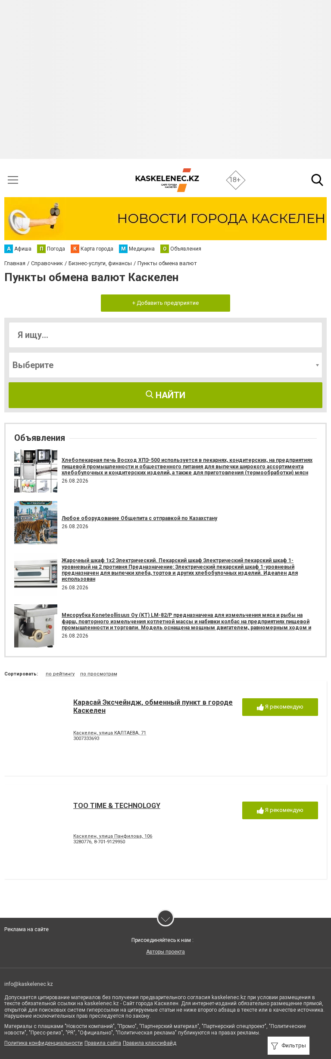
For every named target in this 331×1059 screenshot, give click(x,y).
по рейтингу (60, 674)
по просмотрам (98, 674)
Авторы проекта (165, 952)
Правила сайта (102, 1043)
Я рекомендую (283, 706)
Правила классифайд (149, 1043)
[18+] (167, 180)
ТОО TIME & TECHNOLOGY (116, 806)
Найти (169, 395)
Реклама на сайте (26, 929)
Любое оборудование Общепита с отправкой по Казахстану (139, 518)
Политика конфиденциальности (43, 1043)
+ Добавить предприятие (165, 303)
